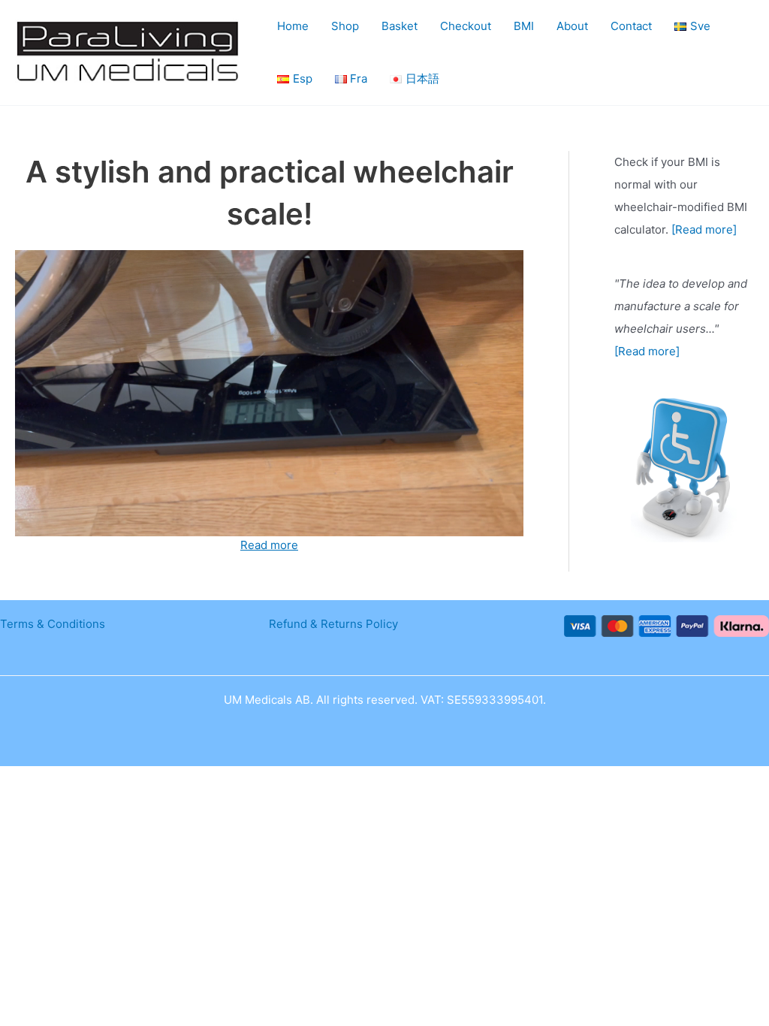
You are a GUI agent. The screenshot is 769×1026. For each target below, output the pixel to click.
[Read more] (704, 229)
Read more (269, 545)
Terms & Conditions (52, 624)
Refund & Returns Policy (333, 624)
